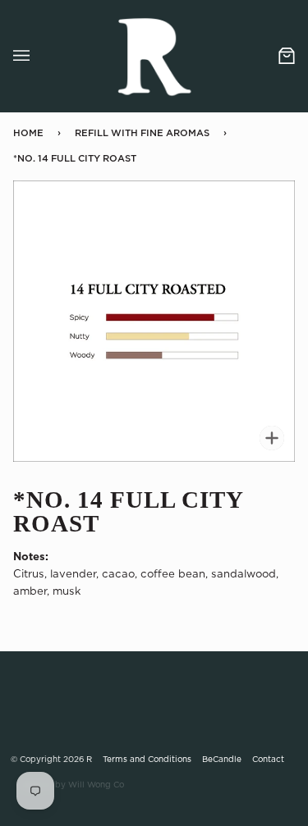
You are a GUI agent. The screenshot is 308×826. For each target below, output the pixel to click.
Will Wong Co (96, 785)
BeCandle (221, 759)
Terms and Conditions (147, 759)
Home (28, 133)
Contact (268, 759)
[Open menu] (37, 56)
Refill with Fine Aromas (142, 133)
